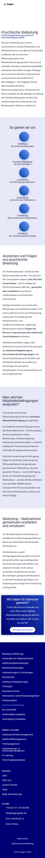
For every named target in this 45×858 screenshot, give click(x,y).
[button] (39, 4)
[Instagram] (12, 830)
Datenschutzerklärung (22, 843)
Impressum (22, 838)
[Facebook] (5, 830)
